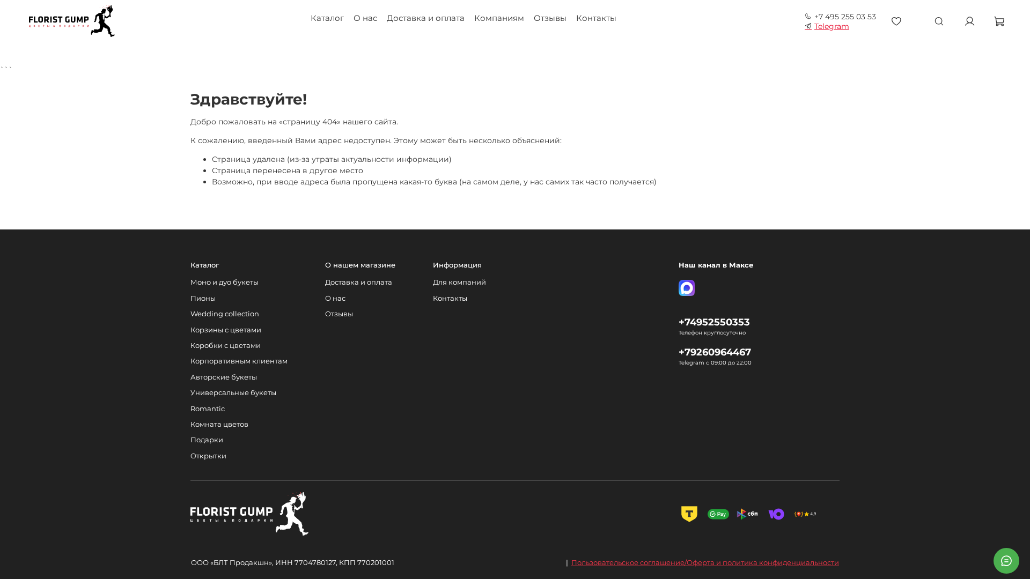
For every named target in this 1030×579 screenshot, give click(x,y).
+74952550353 (714, 322)
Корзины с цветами (225, 330)
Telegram (831, 26)
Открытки (208, 456)
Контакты (596, 18)
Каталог (327, 18)
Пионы (203, 298)
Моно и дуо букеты (224, 282)
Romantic (207, 409)
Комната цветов (219, 424)
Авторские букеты (223, 377)
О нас (365, 18)
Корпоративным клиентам (239, 361)
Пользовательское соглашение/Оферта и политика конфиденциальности (705, 562)
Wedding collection (224, 314)
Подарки (206, 440)
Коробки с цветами (225, 346)
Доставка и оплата (426, 18)
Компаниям (499, 18)
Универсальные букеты (233, 393)
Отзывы (550, 18)
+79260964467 (715, 352)
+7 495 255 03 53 (845, 16)
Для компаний (459, 282)
